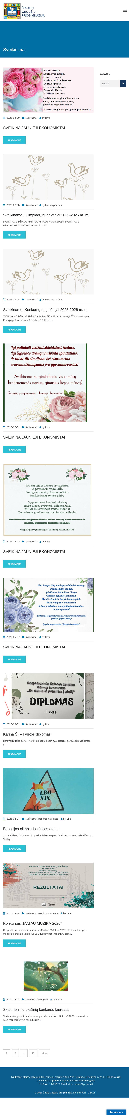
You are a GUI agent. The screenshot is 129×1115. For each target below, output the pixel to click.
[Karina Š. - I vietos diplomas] (48, 695)
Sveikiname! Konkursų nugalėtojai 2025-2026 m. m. (46, 310)
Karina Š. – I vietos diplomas (27, 734)
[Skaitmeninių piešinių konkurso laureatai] (48, 975)
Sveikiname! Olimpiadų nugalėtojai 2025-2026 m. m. (46, 215)
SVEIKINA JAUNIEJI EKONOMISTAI (34, 128)
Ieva (47, 117)
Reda (59, 999)
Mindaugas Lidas (54, 204)
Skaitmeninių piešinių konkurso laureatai (36, 1009)
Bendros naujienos (48, 818)
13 (33, 1053)
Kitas (44, 1053)
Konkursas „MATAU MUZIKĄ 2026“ (32, 923)
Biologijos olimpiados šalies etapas (31, 829)
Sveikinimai (31, 117)
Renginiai (43, 999)
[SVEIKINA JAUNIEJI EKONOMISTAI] (48, 89)
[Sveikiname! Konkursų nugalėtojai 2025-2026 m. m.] (48, 271)
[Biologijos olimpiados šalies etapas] (48, 790)
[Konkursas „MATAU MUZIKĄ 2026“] (48, 885)
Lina (47, 724)
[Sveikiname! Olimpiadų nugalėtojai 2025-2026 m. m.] (48, 176)
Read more (14, 140)
